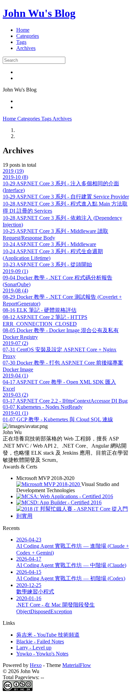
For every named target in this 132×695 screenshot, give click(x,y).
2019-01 (15, 413)
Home (22, 30)
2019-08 (15, 290)
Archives (26, 48)
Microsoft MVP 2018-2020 (45, 478)
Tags (21, 42)
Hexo (36, 665)
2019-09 (15, 271)
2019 (13, 171)
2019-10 (15, 177)
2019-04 (15, 375)
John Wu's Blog (39, 13)
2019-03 (15, 395)
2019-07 (15, 343)
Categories (27, 36)
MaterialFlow (76, 665)
